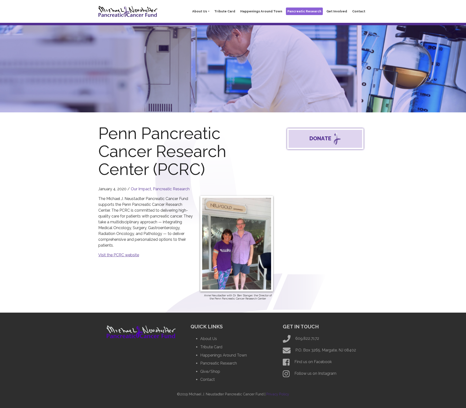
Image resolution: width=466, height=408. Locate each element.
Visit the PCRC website (118, 255)
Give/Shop (210, 371)
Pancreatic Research (304, 11)
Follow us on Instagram (315, 373)
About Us (199, 11)
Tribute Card (224, 11)
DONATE (321, 138)
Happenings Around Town (261, 11)
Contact (358, 11)
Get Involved (336, 11)
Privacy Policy (277, 394)
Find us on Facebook (313, 361)
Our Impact (141, 189)
